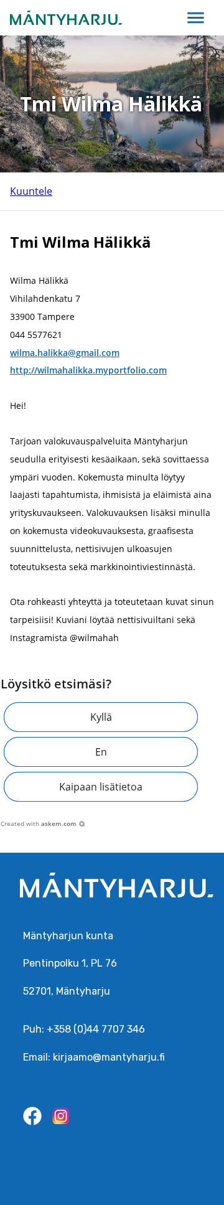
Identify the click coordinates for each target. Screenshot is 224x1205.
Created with (39, 823)
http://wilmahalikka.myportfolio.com (88, 370)
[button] (101, 717)
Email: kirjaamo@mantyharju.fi (94, 1057)
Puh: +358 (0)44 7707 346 (84, 1029)
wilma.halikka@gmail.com (64, 353)
